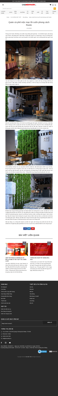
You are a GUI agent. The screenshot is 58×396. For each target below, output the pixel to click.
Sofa (10, 12)
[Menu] (3, 5)
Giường (22, 12)
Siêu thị (31, 303)
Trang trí (54, 12)
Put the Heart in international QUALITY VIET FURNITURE (29, 1)
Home (8, 17)
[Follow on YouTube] (10, 343)
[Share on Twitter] (29, 228)
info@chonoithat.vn (7, 338)
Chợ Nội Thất (28, 356)
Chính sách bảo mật (5, 303)
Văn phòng (25, 17)
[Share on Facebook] (25, 228)
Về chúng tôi (4, 287)
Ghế (38, 12)
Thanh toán (3, 300)
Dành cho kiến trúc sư (6, 309)
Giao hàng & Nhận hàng (6, 293)
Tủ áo (27, 12)
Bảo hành (3, 298)
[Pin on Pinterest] (33, 228)
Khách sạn (32, 298)
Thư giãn (47, 12)
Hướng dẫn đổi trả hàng (6, 296)
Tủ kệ (42, 12)
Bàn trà (15, 12)
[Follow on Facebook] (1, 343)
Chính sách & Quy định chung (8, 291)
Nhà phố (32, 289)
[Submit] (55, 8)
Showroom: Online (7, 333)
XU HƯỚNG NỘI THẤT (16, 17)
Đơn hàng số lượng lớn (6, 311)
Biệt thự (31, 291)
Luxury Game (3, 12)
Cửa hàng (3, 289)
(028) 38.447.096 (7, 336)
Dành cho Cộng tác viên (6, 313)
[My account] (53, 5)
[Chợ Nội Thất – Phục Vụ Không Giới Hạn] (29, 4)
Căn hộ (31, 287)
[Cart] (55, 5)
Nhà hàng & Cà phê (34, 296)
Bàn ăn (33, 12)
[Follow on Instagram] (5, 343)
